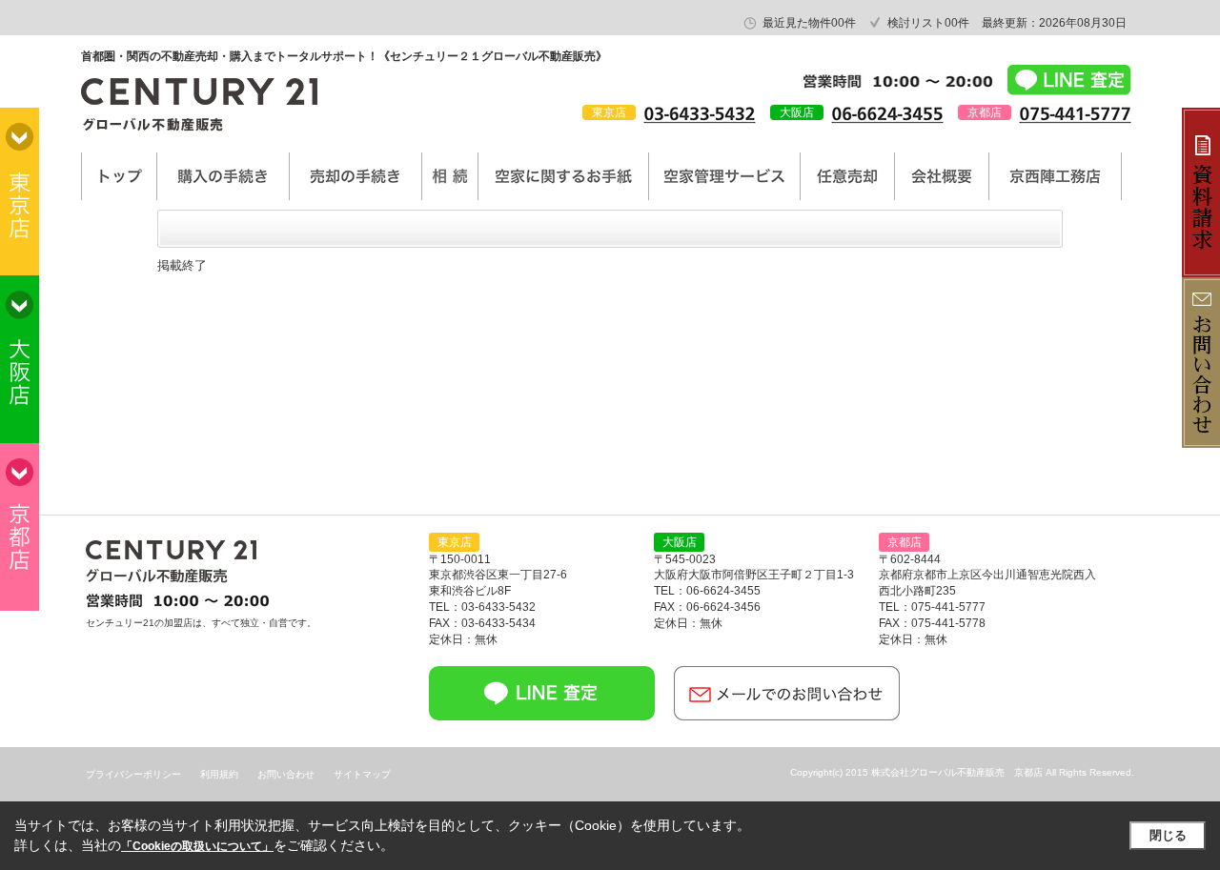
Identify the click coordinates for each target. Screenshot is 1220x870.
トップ (119, 176)
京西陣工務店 (1055, 176)
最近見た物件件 (809, 23)
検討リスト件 (928, 23)
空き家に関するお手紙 (563, 176)
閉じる (1168, 835)
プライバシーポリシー (133, 774)
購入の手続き (223, 176)
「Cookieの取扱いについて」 (197, 846)
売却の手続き (355, 176)
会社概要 (941, 176)
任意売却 (847, 176)
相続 (450, 176)
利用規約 (219, 774)
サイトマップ (362, 774)
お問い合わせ (286, 774)
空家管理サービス (724, 176)
